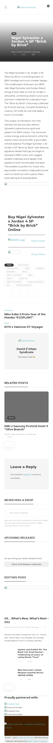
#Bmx (27, 268)
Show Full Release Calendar (26, 564)
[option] (26, 415)
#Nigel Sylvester (14, 275)
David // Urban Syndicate (21, 52)
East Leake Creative (37, 741)
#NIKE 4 (10, 278)
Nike (14, 33)
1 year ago (35, 627)
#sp (8, 285)
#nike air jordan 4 (36, 282)
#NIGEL (25, 272)
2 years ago (36, 52)
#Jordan (40, 268)
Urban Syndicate (25, 737)
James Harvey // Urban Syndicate (17, 627)
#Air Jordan (23, 265)
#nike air (23, 278)
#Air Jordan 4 (12, 268)
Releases (11, 418)
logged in (27, 474)
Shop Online (38, 241)
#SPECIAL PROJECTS (24, 285)
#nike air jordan (14, 282)
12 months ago (30, 434)
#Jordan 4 (11, 272)
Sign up (44, 513)
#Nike (30, 275)
